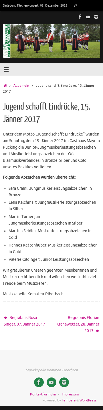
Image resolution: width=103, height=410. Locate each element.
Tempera (69, 400)
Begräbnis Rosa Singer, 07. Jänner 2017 (24, 321)
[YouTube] (88, 17)
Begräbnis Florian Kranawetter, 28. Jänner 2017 (77, 324)
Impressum (70, 394)
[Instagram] (96, 17)
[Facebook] (80, 17)
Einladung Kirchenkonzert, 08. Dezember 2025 (35, 5)
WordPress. (88, 400)
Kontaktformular (43, 394)
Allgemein (21, 85)
